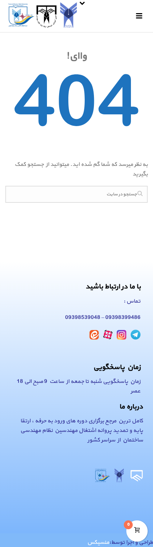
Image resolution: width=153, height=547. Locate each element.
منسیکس (98, 542)
